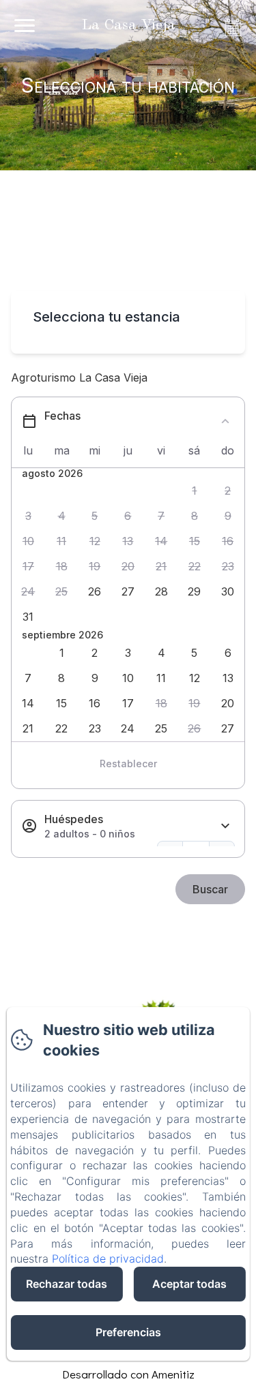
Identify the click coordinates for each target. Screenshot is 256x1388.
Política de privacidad (108, 1258)
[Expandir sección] (225, 826)
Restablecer (128, 763)
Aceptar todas (189, 1284)
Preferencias (128, 1332)
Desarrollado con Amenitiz (128, 1374)
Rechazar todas (66, 1284)
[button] (195, 491)
